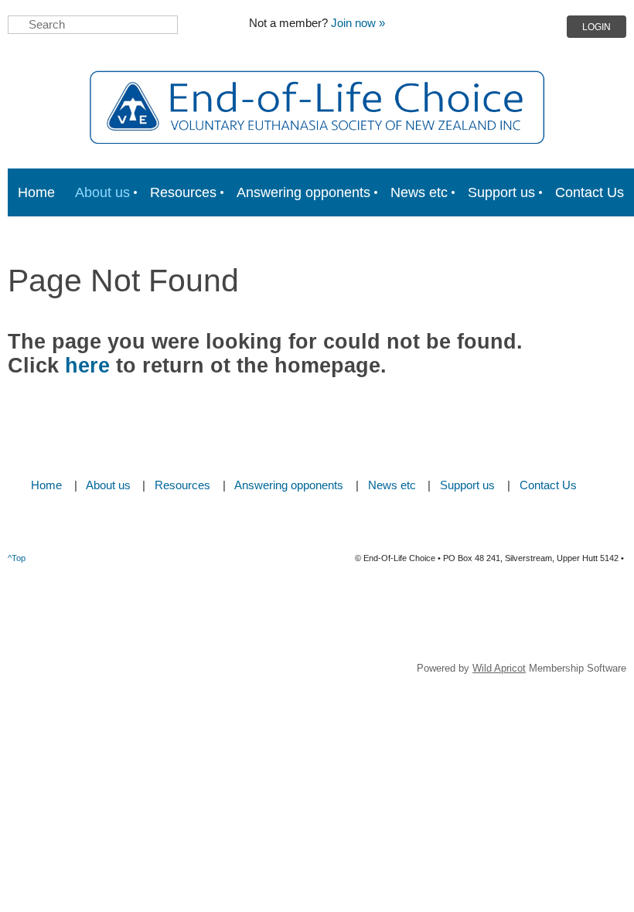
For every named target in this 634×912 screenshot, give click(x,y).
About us (108, 485)
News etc (392, 485)
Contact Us (548, 485)
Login (596, 27)
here (87, 365)
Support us (467, 485)
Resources (182, 485)
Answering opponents (288, 485)
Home (46, 485)
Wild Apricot (499, 668)
